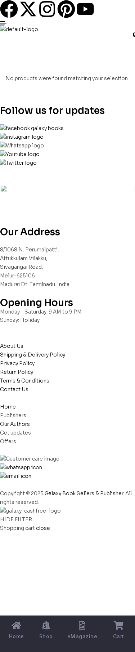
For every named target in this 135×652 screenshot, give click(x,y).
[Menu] (67, 23)
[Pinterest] (66, 9)
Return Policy (16, 372)
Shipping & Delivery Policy (32, 354)
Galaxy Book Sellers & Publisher (84, 493)
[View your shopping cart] (3, 38)
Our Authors (15, 424)
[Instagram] (47, 9)
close (43, 528)
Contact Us (14, 389)
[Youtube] (85, 9)
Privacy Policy (17, 363)
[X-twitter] (28, 9)
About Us (11, 346)
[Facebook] (9, 9)
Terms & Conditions (24, 380)
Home (8, 406)
